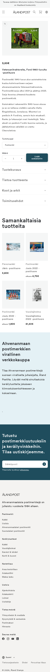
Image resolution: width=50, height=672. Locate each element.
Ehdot (25, 662)
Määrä (5, 153)
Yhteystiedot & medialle (13, 615)
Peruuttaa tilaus (38, 662)
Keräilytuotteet (9, 539)
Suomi (8, 657)
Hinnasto (6, 626)
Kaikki (5, 520)
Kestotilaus (7, 564)
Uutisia (5, 523)
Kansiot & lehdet (10, 552)
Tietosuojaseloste (10, 662)
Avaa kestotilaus (10, 569)
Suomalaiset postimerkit (13, 531)
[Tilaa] (44, 464)
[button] (3, 12)
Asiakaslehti (7, 594)
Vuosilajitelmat (9, 548)
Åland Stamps (17, 670)
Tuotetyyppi (7, 139)
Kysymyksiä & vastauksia (13, 619)
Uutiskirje (6, 602)
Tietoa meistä (8, 610)
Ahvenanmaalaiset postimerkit (16, 527)
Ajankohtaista (8, 590)
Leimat (5, 598)
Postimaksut (7, 623)
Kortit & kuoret (9, 556)
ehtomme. (24, 470)
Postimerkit (7, 514)
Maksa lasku (7, 577)
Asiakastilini (7, 573)
